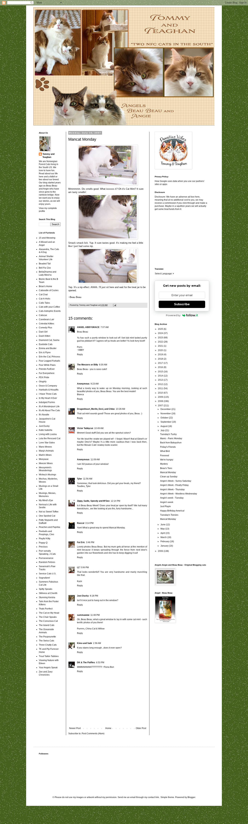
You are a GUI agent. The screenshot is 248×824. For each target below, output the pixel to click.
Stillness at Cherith (48, 593)
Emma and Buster (47, 348)
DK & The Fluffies (86, 662)
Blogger (191, 797)
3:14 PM (89, 523)
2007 (161, 405)
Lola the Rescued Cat (49, 438)
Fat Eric (81, 542)
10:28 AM (120, 409)
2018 (161, 359)
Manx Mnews (45, 447)
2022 (161, 342)
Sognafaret (44, 578)
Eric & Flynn (45, 352)
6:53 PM (100, 662)
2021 (161, 346)
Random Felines (47, 562)
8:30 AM (103, 364)
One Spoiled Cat (47, 516)
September (166, 422)
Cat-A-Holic (44, 298)
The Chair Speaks (48, 617)
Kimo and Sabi (84, 643)
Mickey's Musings (47, 474)
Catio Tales (44, 303)
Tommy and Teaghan (48, 155)
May (162, 528)
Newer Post (75, 728)
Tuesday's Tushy (168, 434)
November (165, 413)
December (165, 409)
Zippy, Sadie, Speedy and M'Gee (93, 501)
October (164, 417)
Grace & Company (48, 385)
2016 (161, 367)
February (165, 541)
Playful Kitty (44, 538)
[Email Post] (114, 305)
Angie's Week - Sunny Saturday (175, 481)
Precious (43, 546)
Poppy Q (43, 542)
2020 (161, 350)
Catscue (43, 315)
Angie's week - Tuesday (172, 498)
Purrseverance (46, 558)
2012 (161, 384)
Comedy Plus (45, 327)
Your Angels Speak (48, 667)
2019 (161, 354)
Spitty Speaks (45, 589)
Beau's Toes (166, 468)
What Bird (165, 451)
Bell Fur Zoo (45, 268)
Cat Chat (43, 294)
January (164, 546)
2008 (161, 401)
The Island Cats (46, 625)
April (163, 533)
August (164, 426)
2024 (161, 333)
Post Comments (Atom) (93, 733)
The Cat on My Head (49, 613)
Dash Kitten (44, 336)
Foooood (164, 455)
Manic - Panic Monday (171, 438)
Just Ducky (83, 596)
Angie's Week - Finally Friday (174, 485)
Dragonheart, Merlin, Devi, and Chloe (96, 409)
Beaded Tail (45, 263)
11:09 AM (95, 459)
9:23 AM (95, 383)
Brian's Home (45, 286)
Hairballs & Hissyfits (48, 389)
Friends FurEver (47, 369)
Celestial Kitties (46, 323)
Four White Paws (47, 365)
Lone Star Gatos (47, 442)
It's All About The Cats (49, 410)
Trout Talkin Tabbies (49, 656)
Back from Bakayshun (171, 442)
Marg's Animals (46, 451)
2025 (161, 329)
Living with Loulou (48, 434)
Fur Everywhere (46, 373)
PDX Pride (44, 377)
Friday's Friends (168, 447)
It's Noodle (44, 414)
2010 (161, 393)
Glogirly (42, 381)
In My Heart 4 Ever (48, 398)
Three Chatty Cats (48, 645)
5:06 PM (85, 567)
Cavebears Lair (46, 319)
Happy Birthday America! (172, 510)
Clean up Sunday (168, 476)
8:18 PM (94, 596)
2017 (161, 363)
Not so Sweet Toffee (48, 511)
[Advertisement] (177, 238)
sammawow (83, 615)
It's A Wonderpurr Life (49, 406)
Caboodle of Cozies (48, 290)
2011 (161, 388)
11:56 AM (87, 479)
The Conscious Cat (48, 621)
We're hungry (166, 459)
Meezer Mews (46, 463)
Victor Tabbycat (85, 428)
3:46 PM (90, 542)
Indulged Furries (47, 402)
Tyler (79, 479)
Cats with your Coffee (49, 307)
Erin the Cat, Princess (49, 356)
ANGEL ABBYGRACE (88, 327)
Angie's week (166, 502)
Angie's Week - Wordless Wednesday (178, 493)
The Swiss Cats (46, 640)
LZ (78, 567)
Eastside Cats (45, 344)
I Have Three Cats (48, 394)
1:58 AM (97, 643)
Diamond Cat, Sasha (49, 340)
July (162, 430)
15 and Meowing (47, 238)
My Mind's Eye (46, 500)
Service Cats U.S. (47, 573)
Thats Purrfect (45, 608)
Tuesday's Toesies (169, 515)
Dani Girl (43, 332)
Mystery (164, 464)
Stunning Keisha (47, 597)
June (163, 524)
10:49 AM (98, 428)
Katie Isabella (45, 430)
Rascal (80, 523)
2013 (161, 380)
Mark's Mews (45, 455)
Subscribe (182, 304)
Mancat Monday (168, 472)
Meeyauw (43, 459)
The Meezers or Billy (87, 364)
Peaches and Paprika (49, 527)
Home (108, 728)
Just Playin (165, 506)
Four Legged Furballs (49, 361)
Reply (80, 354)
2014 (161, 375)
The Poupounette (47, 636)
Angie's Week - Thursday (172, 489)
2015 (161, 371)
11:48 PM (95, 615)
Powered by (173, 315)
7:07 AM (105, 327)
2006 (161, 551)
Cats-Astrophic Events (50, 311)
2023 (161, 337)
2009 (161, 397)
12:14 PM (115, 501)
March (163, 537)
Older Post (141, 728)
